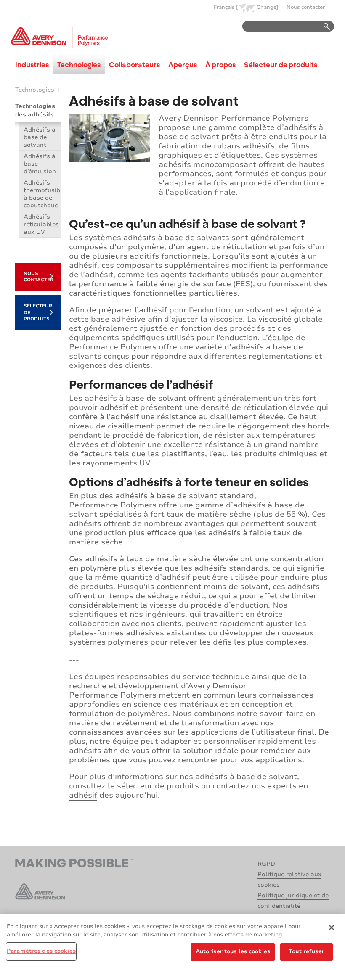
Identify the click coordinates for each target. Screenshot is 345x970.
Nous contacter (306, 7)
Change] (267, 7)
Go (322, 26)
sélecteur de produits (158, 786)
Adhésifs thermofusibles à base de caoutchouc (42, 194)
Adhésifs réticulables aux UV (41, 224)
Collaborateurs (134, 64)
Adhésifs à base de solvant (40, 137)
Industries (32, 64)
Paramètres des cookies (41, 951)
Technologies (79, 64)
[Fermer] (331, 927)
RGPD (266, 864)
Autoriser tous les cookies (233, 951)
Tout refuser (306, 951)
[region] (172, 942)
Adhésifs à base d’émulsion (40, 163)
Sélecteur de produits (280, 64)
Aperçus (182, 64)
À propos (220, 64)
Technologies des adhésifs (35, 110)
